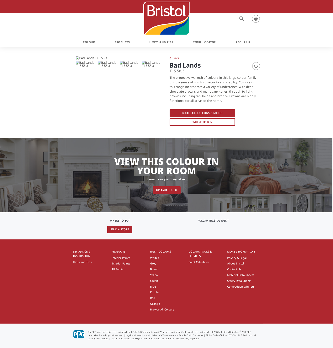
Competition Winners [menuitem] (241, 286)
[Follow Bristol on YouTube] (208, 229)
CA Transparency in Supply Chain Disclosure (181, 335)
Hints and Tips (161, 42)
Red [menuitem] (152, 298)
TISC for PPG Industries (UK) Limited (128, 338)
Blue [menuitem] (153, 286)
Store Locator (204, 42)
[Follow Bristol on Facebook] (219, 229)
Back (174, 58)
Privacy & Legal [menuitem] (237, 258)
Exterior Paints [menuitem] (121, 263)
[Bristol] (166, 18)
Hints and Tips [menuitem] (82, 262)
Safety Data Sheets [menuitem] (239, 281)
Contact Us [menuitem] (234, 269)
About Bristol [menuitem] (235, 263)
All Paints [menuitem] (118, 269)
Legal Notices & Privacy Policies (141, 335)
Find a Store (120, 229)
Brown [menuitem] (154, 269)
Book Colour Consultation (202, 113)
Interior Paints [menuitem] (121, 258)
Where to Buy (202, 122)
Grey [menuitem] (153, 263)
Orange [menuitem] (155, 303)
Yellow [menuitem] (154, 275)
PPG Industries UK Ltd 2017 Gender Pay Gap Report (175, 338)
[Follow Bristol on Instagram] (213, 229)
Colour (89, 42)
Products (122, 42)
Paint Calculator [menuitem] (199, 262)
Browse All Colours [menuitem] (162, 309)
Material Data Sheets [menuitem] (240, 275)
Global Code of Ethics (216, 335)
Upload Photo (166, 190)
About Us (242, 42)
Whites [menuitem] (154, 258)
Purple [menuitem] (154, 292)
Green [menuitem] (154, 281)
